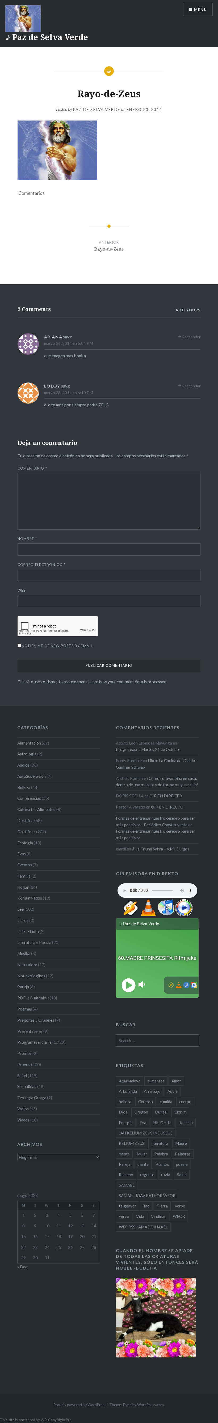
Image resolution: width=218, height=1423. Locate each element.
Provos (23, 1064)
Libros (22, 920)
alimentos (156, 1080)
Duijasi (161, 1112)
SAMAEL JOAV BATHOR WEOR (147, 1195)
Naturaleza (27, 964)
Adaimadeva (129, 1080)
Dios (123, 1112)
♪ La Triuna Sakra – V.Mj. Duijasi (160, 848)
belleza (125, 1101)
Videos (23, 1119)
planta (143, 1164)
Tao (146, 1205)
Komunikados (29, 898)
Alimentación (29, 743)
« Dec (22, 1266)
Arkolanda (128, 1091)
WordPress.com (150, 1404)
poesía (182, 1164)
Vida (140, 1216)
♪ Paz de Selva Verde (46, 37)
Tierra (162, 1205)
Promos (24, 1053)
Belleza (23, 787)
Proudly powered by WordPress (79, 1404)
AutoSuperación (31, 776)
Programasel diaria (34, 1042)
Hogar (23, 887)
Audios (23, 765)
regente (147, 1174)
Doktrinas (26, 831)
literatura (159, 1143)
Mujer (142, 1153)
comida (166, 1101)
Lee (20, 909)
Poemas (24, 1009)
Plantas (162, 1164)
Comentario (32, 468)
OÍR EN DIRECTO (165, 795)
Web (22, 590)
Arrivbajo (152, 1091)
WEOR (179, 1216)
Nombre (27, 538)
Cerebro (145, 1101)
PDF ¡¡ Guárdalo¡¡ (33, 997)
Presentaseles (30, 1031)
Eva (143, 1122)
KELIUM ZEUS (131, 1143)
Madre (181, 1143)
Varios (23, 1108)
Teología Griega (31, 1097)
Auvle (172, 1091)
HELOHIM (162, 1122)
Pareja (23, 986)
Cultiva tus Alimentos (36, 809)
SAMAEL (127, 1185)
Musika (23, 953)
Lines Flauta (28, 931)
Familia (24, 876)
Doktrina (25, 820)
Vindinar (158, 1216)
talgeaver (127, 1205)
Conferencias (29, 798)
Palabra (161, 1153)
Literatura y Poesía (34, 942)
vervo (124, 1216)
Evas (21, 853)
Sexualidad (26, 1086)
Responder (191, 336)
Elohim (180, 1112)
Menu (200, 9)
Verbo (180, 1205)
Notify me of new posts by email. (58, 646)
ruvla (165, 1174)
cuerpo (185, 1101)
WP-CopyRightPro (56, 1419)
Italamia (185, 1122)
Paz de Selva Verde (96, 109)
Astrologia (26, 753)
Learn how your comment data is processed (127, 681)
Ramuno (126, 1174)
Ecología (25, 842)
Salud (22, 1075)
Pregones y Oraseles (35, 1020)
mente (124, 1153)
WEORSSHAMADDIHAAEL (143, 1226)
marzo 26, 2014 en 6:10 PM (68, 392)
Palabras (183, 1153)
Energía (126, 1122)
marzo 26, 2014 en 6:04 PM (68, 343)
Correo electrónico (42, 564)
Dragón (141, 1112)
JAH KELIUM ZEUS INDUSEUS (146, 1132)
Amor (176, 1080)
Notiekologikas (31, 975)
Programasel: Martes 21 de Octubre (148, 749)
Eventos (24, 864)
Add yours (188, 310)
